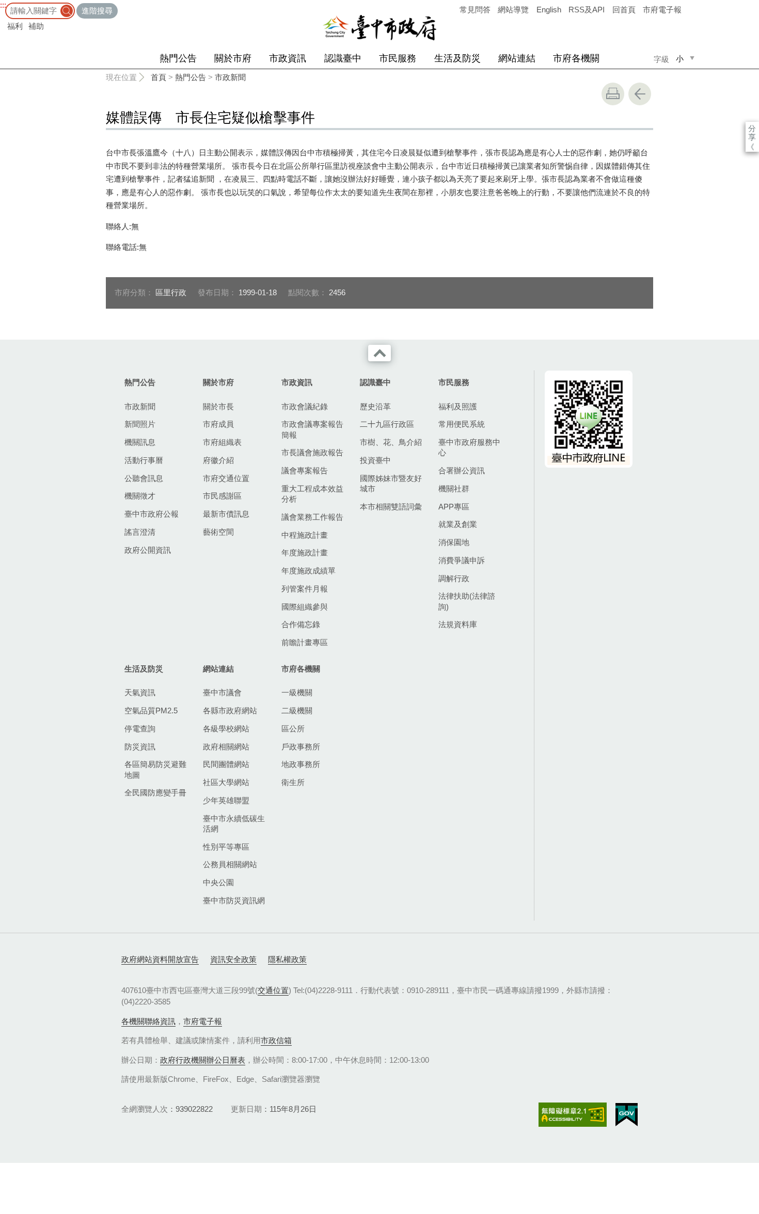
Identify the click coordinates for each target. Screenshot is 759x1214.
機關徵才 (139, 495)
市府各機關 (576, 58)
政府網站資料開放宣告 (160, 959)
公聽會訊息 (143, 478)
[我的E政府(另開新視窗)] (626, 1115)
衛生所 (293, 782)
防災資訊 (139, 746)
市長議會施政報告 (312, 452)
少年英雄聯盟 (226, 800)
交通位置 (273, 990)
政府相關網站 (226, 746)
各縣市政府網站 (230, 710)
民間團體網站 (226, 764)
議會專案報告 (304, 470)
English (548, 9)
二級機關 (296, 710)
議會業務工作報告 (312, 517)
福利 (15, 26)
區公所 (293, 728)
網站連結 (516, 58)
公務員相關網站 (230, 864)
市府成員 (218, 424)
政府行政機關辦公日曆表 (202, 1060)
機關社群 (453, 488)
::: (3, 5)
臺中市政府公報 (151, 513)
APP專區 (453, 506)
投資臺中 (375, 460)
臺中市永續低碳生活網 (234, 823)
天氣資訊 (139, 692)
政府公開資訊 (147, 550)
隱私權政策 (287, 959)
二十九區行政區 (387, 424)
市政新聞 (230, 77)
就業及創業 (457, 524)
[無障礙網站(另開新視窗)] (573, 1115)
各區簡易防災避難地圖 (155, 769)
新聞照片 (139, 424)
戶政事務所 (300, 746)
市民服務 (397, 58)
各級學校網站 (226, 728)
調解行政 (453, 578)
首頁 (158, 77)
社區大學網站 (226, 782)
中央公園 (218, 882)
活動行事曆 (143, 460)
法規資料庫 (457, 624)
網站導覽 (513, 9)
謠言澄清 (139, 532)
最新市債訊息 (226, 513)
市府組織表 (222, 442)
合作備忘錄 (300, 624)
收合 (379, 353)
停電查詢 (139, 728)
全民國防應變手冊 (155, 792)
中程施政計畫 (304, 535)
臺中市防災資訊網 (234, 900)
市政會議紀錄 (304, 406)
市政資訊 (287, 58)
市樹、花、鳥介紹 (391, 442)
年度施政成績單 (308, 570)
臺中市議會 (222, 692)
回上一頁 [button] (639, 94)
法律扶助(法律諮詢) (466, 601)
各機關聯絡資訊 (148, 1021)
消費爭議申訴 (461, 560)
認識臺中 (342, 58)
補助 (36, 26)
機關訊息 (139, 442)
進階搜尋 (97, 10)
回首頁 (624, 9)
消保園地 (453, 542)
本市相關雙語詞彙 (391, 506)
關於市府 (232, 58)
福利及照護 (457, 406)
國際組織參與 (304, 606)
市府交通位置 (226, 478)
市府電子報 (662, 9)
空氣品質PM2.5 (151, 710)
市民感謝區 (222, 495)
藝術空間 (218, 532)
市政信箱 (276, 1040)
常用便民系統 (461, 424)
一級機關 (296, 692)
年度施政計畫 (304, 552)
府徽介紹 (218, 460)
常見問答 (475, 9)
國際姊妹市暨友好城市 (391, 483)
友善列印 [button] (613, 94)
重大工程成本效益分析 (312, 493)
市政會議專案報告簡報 (312, 429)
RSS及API (586, 9)
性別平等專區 (226, 846)
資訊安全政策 (233, 959)
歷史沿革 (375, 406)
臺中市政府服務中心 (469, 447)
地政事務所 (300, 764)
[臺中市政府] (379, 27)
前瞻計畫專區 (304, 642)
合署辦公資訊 (461, 470)
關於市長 (218, 406)
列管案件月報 (304, 588)
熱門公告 (178, 58)
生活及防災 (457, 58)
